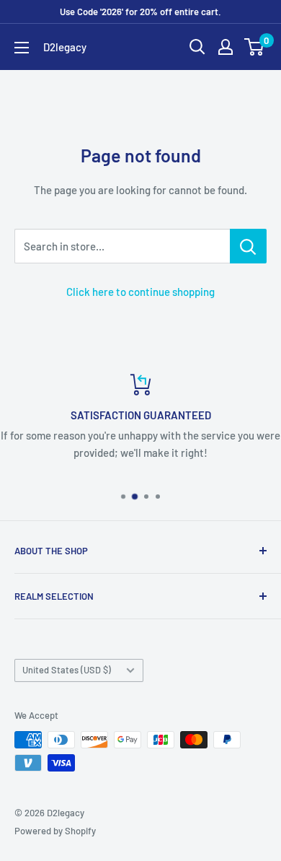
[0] (255, 47)
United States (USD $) (66, 670)
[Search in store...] (248, 246)
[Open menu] (21, 47)
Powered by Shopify (55, 830)
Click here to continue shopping (140, 291)
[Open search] (197, 47)
